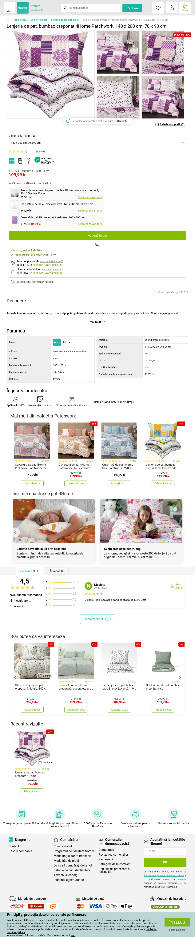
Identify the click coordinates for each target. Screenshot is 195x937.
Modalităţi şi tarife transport (72, 855)
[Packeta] (36, 906)
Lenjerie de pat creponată (65, 19)
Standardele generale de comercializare (164, 875)
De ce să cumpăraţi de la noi (73, 865)
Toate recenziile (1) (97, 619)
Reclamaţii (106, 859)
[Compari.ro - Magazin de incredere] (165, 906)
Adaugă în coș (97, 235)
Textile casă (20, 19)
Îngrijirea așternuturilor (69, 879)
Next (180, 532)
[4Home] (9, 20)
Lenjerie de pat (39, 19)
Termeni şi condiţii (66, 875)
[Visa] (95, 906)
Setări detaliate (177, 929)
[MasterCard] (81, 906)
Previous (15, 532)
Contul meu (106, 849)
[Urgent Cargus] (17, 906)
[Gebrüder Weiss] (53, 906)
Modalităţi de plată (66, 860)
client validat (179, 586)
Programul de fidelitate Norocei (74, 851)
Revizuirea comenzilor (113, 854)
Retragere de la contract (114, 864)
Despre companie (20, 851)
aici (73, 935)
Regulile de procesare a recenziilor (114, 870)
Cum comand (63, 846)
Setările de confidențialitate (72, 870)
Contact (14, 846)
